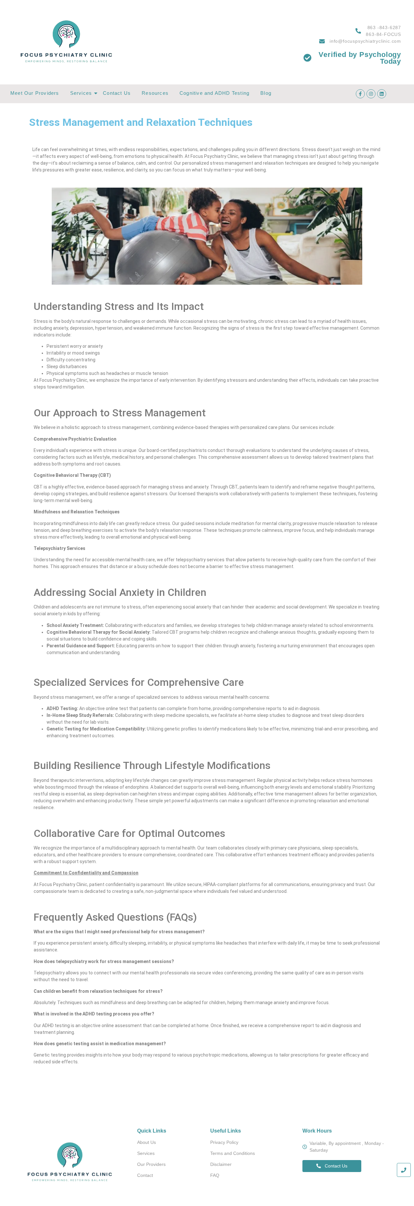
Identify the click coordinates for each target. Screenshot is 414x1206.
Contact (145, 1175)
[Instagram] (371, 93)
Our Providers (151, 1164)
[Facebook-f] (360, 93)
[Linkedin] (381, 93)
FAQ (214, 1175)
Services (146, 1153)
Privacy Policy (224, 1142)
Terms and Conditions (232, 1153)
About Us (146, 1142)
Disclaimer (221, 1164)
